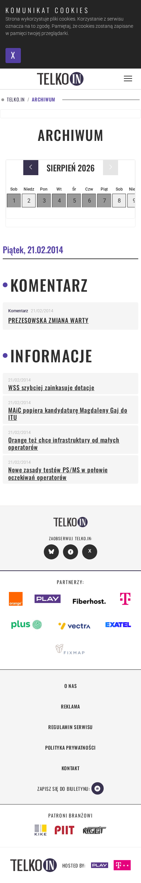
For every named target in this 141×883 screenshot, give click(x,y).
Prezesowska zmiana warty (48, 320)
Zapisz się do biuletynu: (63, 788)
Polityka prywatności (70, 747)
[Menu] (128, 78)
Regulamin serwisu (70, 726)
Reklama (70, 706)
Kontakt (71, 768)
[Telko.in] (60, 79)
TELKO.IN (16, 99)
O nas (70, 685)
